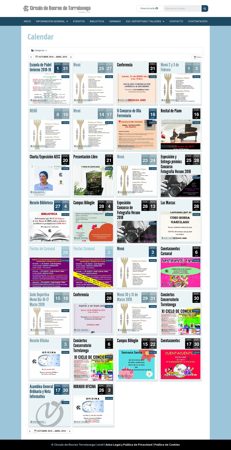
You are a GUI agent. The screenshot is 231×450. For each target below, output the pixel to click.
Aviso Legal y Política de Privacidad (129, 444)
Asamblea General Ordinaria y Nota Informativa (41, 391)
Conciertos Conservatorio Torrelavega (170, 299)
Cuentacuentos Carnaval (170, 251)
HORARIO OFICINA (84, 386)
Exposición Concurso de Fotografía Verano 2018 (128, 210)
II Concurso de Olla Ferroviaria (129, 113)
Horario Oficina (39, 340)
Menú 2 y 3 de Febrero (170, 67)
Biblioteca (97, 21)
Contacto (176, 21)
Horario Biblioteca (41, 203)
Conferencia (124, 65)
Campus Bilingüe (84, 203)
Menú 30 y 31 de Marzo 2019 (127, 297)
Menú (76, 65)
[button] (149, 8)
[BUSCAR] (205, 8)
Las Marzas (168, 203)
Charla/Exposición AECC (45, 157)
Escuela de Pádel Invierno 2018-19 (40, 67)
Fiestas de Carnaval (42, 249)
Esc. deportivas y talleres (143, 21)
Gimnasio (115, 21)
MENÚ (33, 111)
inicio (27, 21)
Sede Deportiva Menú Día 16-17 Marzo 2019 (39, 299)
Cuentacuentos (170, 340)
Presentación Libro (85, 157)
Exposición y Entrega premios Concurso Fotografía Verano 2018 (176, 164)
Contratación (197, 21)
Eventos (79, 21)
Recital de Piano (171, 111)
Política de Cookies (167, 444)
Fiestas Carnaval (84, 249)
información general (50, 21)
